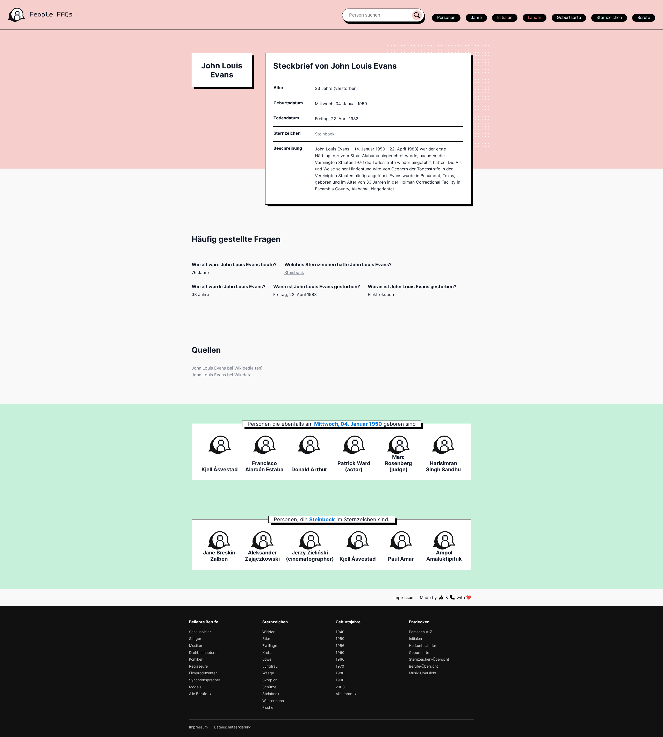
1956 (340, 645)
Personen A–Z (420, 632)
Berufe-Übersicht (423, 666)
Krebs (267, 652)
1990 (340, 680)
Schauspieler (200, 632)
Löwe (266, 659)
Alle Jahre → (346, 693)
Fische (267, 707)
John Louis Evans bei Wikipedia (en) (227, 368)
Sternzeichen (609, 17)
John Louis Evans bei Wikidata (221, 374)
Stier (266, 638)
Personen (446, 17)
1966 (340, 659)
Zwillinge (269, 645)
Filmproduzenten (203, 673)
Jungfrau (270, 666)
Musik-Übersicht (422, 673)
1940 (340, 632)
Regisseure (198, 666)
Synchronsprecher (204, 680)
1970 (340, 666)
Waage (268, 673)
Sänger (195, 638)
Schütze (269, 687)
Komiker (196, 659)
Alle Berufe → (200, 693)
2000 (340, 687)
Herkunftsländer (422, 645)
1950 (340, 638)
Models (195, 687)
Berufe (643, 17)
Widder (268, 632)
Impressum (404, 597)
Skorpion (269, 680)
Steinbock (325, 133)
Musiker (195, 645)
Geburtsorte (569, 17)
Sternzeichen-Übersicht (429, 659)
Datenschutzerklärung (232, 727)
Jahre (476, 17)
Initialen (504, 17)
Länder (534, 17)
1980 (340, 673)
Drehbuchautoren (204, 652)
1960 (340, 652)
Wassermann (273, 700)
